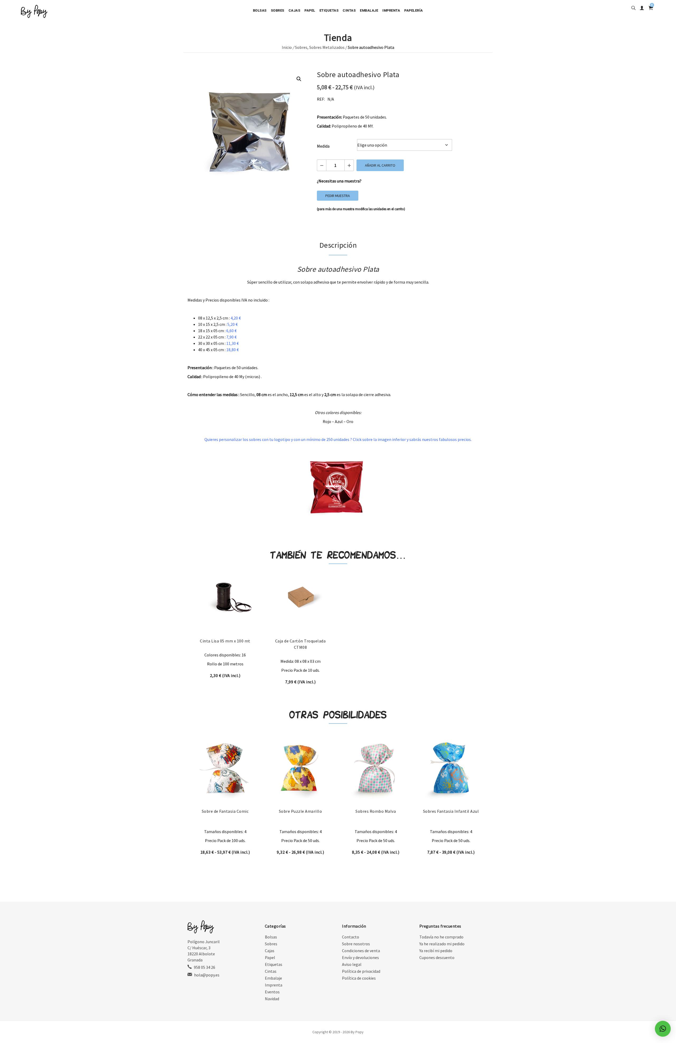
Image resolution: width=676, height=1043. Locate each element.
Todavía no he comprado (441, 936)
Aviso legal (352, 964)
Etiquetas (329, 10)
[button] (299, 79)
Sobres (277, 10)
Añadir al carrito (380, 165)
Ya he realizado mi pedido (441, 943)
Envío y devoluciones (360, 957)
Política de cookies (359, 978)
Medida (323, 146)
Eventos (272, 991)
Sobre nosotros (356, 943)
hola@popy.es (206, 975)
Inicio (287, 47)
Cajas (295, 10)
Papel (309, 10)
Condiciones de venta (361, 950)
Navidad (272, 998)
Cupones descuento (436, 957)
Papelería (413, 10)
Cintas (349, 10)
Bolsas (260, 10)
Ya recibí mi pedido (435, 950)
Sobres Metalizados (327, 47)
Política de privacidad (361, 971)
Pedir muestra (337, 195)
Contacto (350, 936)
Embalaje (369, 10)
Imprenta (391, 10)
